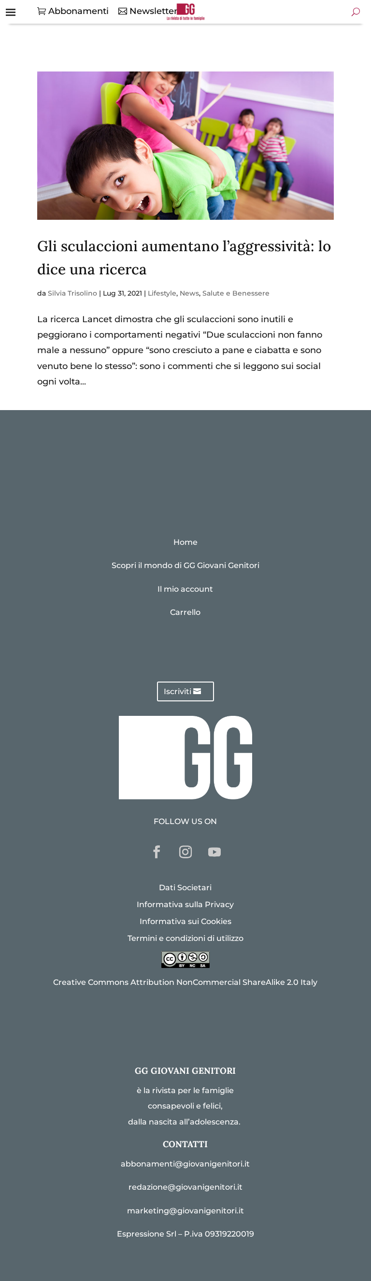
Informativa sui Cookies (185, 921)
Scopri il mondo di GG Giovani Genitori (185, 565)
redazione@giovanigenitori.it (185, 1187)
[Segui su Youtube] (214, 852)
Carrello (185, 612)
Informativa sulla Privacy (185, 904)
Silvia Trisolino (72, 293)
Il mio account (185, 589)
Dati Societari (185, 887)
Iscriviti (177, 691)
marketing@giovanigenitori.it (185, 1210)
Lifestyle (162, 293)
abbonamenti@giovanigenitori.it (185, 1163)
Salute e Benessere (236, 293)
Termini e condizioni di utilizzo (185, 938)
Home (185, 542)
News (189, 293)
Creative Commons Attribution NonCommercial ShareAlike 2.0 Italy (185, 982)
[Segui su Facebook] (156, 852)
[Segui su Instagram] (185, 852)
